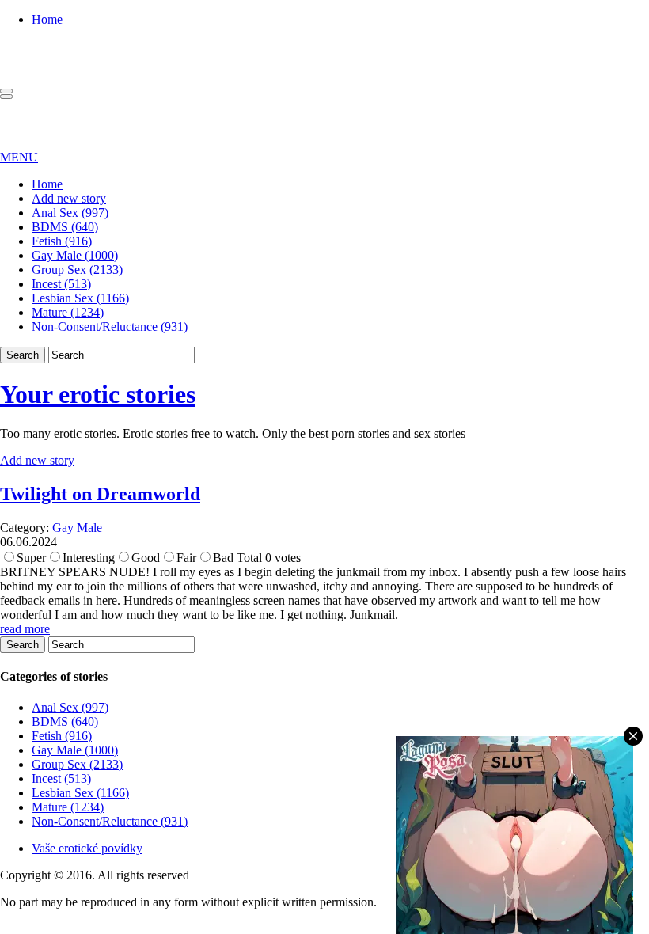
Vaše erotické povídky (87, 848)
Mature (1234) (68, 312)
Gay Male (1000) (75, 255)
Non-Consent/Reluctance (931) (110, 326)
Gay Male (77, 527)
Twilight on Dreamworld (100, 494)
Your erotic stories (97, 394)
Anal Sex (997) (70, 212)
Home (47, 19)
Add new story (69, 198)
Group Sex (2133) (77, 269)
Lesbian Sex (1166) (80, 298)
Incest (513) (61, 283)
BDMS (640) (65, 227)
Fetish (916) (62, 241)
